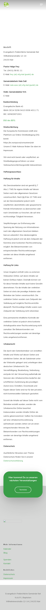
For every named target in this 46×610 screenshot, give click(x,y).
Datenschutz (9, 574)
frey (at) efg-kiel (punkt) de (22, 74)
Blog (5, 553)
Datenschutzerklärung (13, 460)
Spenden (7, 559)
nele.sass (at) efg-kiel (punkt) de (24, 85)
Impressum (8, 578)
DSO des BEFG (9, 120)
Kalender (7, 549)
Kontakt (6, 563)
